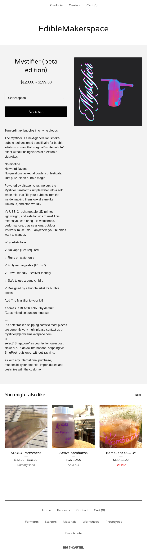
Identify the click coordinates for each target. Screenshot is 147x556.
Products (56, 5)
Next (138, 394)
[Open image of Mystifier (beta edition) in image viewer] (108, 91)
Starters (51, 522)
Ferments (32, 522)
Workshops (90, 522)
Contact (74, 5)
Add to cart (36, 111)
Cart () (92, 5)
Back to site (73, 533)
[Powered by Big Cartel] (73, 547)
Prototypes (113, 522)
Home (46, 510)
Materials (69, 522)
